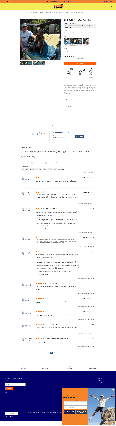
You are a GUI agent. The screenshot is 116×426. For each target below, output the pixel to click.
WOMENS (48, 12)
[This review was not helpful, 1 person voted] (93, 203)
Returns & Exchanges (102, 382)
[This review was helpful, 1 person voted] (90, 203)
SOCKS (66, 12)
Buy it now (80, 63)
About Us (100, 378)
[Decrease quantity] (65, 51)
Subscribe (8, 388)
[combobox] (40, 163)
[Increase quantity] (70, 51)
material (32, 169)
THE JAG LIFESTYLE (80, 12)
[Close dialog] (113, 390)
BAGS (60, 12)
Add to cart (80, 58)
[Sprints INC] (58, 6)
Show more (61, 169)
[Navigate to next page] (67, 353)
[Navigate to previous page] (48, 353)
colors (27, 169)
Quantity (65, 48)
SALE (72, 12)
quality (44, 169)
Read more (52, 199)
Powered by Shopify (15, 416)
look (40, 169)
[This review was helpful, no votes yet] (90, 187)
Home (13, 16)
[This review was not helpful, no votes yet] (93, 187)
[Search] (5, 6)
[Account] (108, 6)
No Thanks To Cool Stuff (81, 412)
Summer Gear (67, 1)
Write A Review (79, 136)
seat (36, 169)
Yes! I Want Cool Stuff (69, 411)
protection (50, 169)
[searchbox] (26, 163)
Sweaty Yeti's (18, 16)
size (23, 169)
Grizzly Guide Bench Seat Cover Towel (28, 16)
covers (55, 169)
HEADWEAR (34, 12)
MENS (55, 12)
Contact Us (100, 380)
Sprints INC (10, 416)
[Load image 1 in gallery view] (40, 39)
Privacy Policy (100, 385)
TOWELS (41, 12)
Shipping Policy (56, 412)
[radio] (67, 41)
